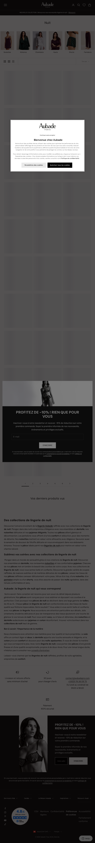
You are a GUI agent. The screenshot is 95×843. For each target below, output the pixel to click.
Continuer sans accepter (47, 135)
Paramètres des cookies (34, 165)
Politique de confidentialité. (70, 158)
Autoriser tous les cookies (60, 165)
